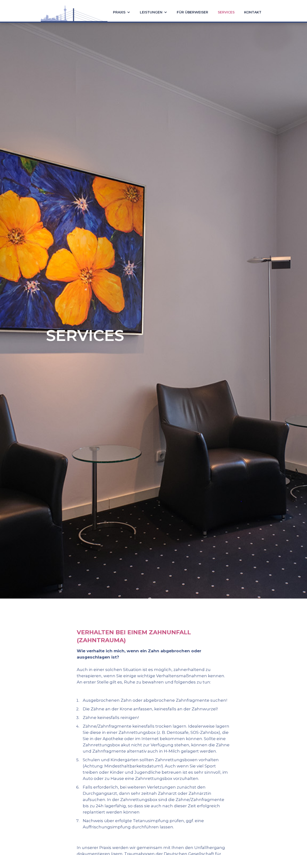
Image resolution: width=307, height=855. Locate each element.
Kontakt (252, 12)
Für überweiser (192, 12)
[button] (121, 11)
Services (226, 12)
